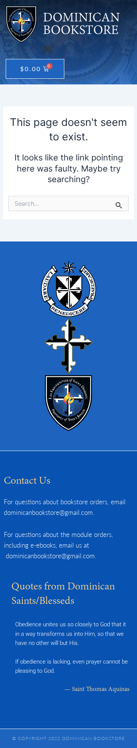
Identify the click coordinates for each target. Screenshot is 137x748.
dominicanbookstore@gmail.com (48, 512)
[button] (47, 49)
